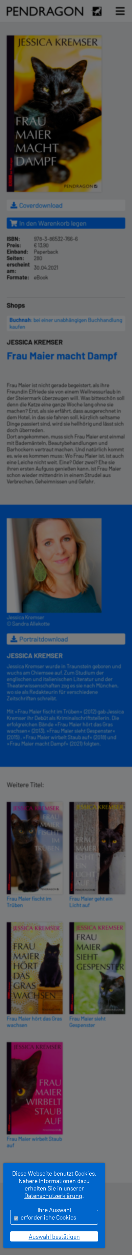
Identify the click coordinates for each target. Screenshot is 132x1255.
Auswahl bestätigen (54, 1236)
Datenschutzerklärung (53, 1195)
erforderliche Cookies (48, 1217)
